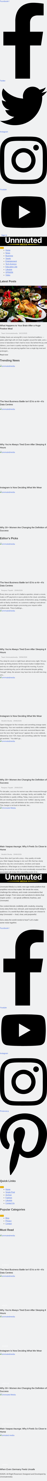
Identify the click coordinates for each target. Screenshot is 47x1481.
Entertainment (11, 261)
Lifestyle (8, 270)
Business (9, 256)
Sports (8, 258)
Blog (7, 1218)
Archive (8, 1195)
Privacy (8, 1221)
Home (7, 250)
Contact (8, 1224)
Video (7, 275)
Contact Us (9, 1203)
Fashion (8, 1198)
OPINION (9, 272)
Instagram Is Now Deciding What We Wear (21, 487)
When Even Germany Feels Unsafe (17, 1469)
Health (4, 1305)
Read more (4, 355)
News (7, 253)
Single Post (10, 1192)
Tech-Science (11, 264)
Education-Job (11, 267)
